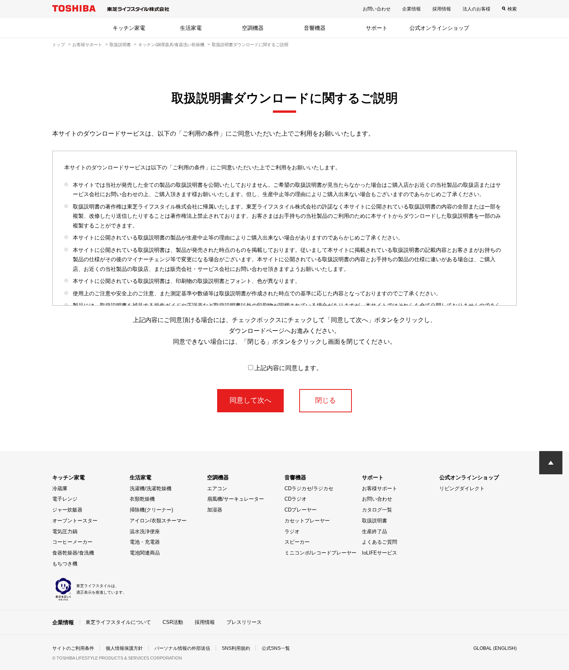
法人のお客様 (476, 9)
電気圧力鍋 (64, 531)
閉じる (325, 400)
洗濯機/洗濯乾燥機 (150, 488)
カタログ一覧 (377, 510)
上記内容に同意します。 (288, 368)
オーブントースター (75, 521)
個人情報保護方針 (124, 648)
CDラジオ (295, 499)
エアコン (217, 488)
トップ (58, 44)
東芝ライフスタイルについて (118, 622)
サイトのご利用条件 (73, 648)
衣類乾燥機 (142, 499)
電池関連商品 (145, 553)
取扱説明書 (120, 44)
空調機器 (253, 28)
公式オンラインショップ (439, 28)
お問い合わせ (377, 9)
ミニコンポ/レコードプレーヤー (320, 553)
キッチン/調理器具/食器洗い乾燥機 (171, 44)
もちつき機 (64, 564)
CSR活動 (173, 622)
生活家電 (191, 28)
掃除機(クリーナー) (151, 510)
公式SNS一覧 (276, 648)
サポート (376, 28)
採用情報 (441, 9)
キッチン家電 (129, 28)
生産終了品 (374, 531)
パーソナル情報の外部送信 (182, 648)
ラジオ (292, 531)
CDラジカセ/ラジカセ (308, 488)
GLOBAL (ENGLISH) (495, 648)
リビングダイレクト (462, 488)
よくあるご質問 (379, 542)
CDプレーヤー (300, 510)
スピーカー (297, 542)
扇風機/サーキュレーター (235, 499)
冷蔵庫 (59, 488)
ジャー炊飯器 (67, 510)
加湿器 (214, 510)
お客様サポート (87, 44)
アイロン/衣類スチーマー (158, 521)
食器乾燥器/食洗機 (73, 553)
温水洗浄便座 (145, 531)
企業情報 (411, 9)
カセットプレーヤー (307, 521)
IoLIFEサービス (379, 553)
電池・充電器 (145, 542)
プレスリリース (244, 622)
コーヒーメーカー (72, 542)
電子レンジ (64, 499)
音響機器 (315, 28)
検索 (512, 9)
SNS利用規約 (236, 648)
